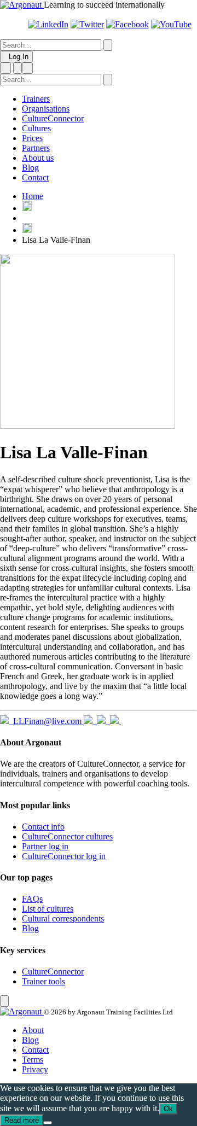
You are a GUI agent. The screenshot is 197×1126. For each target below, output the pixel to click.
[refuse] (47, 1122)
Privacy (35, 1069)
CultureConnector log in (64, 856)
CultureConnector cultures (67, 836)
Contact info (43, 826)
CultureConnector (53, 118)
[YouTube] (171, 24)
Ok (168, 1109)
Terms (32, 1059)
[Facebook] (127, 24)
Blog (30, 167)
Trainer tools (43, 981)
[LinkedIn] (48, 24)
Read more (21, 1120)
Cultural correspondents (63, 918)
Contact (35, 177)
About (33, 1030)
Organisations (45, 108)
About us (38, 157)
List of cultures (47, 908)
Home (32, 196)
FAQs (32, 898)
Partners (36, 148)
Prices (32, 138)
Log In (16, 56)
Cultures (36, 128)
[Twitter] (87, 24)
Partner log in (45, 846)
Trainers (36, 98)
